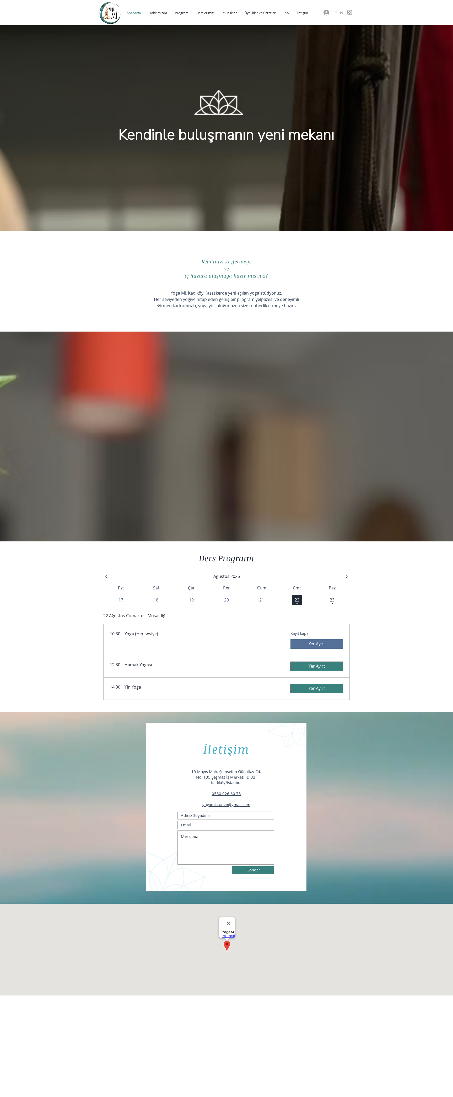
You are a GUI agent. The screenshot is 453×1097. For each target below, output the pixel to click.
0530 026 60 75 (226, 793)
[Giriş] (326, 12)
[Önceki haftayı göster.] (106, 576)
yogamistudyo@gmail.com (226, 804)
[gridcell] (297, 600)
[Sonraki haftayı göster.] (346, 576)
